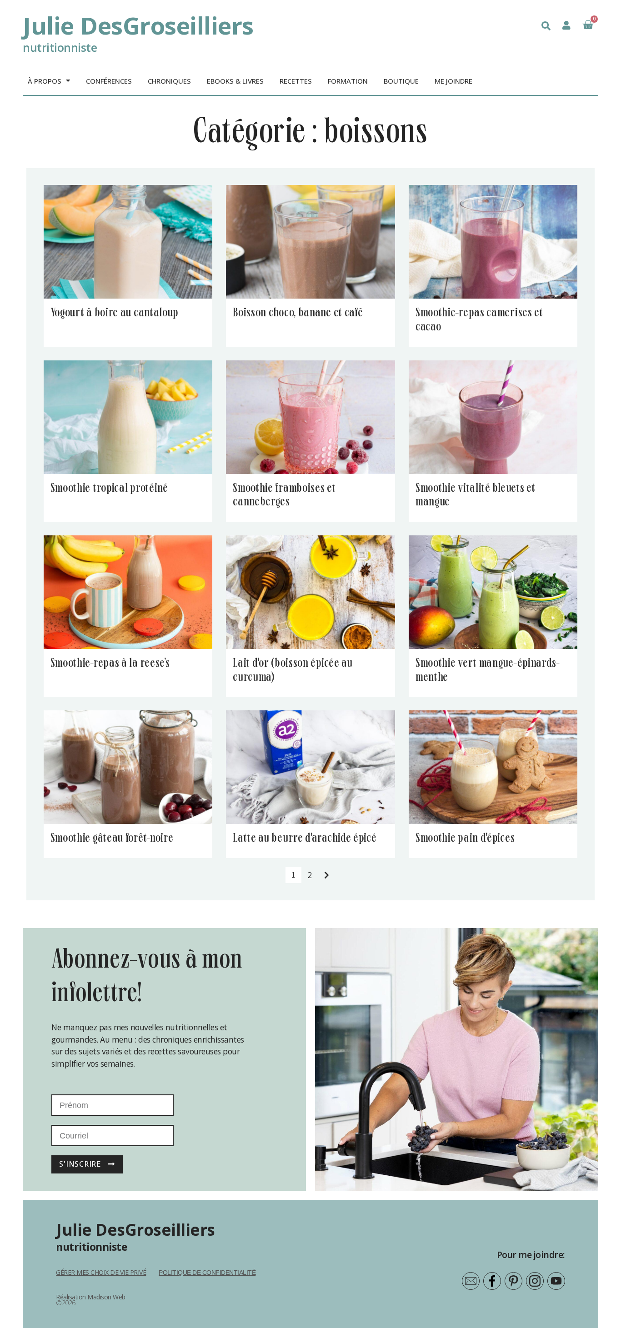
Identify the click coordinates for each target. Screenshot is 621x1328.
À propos (44, 80)
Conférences (109, 80)
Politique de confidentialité (207, 1272)
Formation (348, 80)
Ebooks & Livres (235, 80)
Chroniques (169, 80)
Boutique (401, 80)
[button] (546, 26)
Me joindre (453, 80)
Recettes (296, 80)
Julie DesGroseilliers (138, 25)
